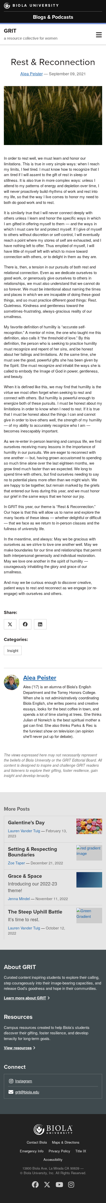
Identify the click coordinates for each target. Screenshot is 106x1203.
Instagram (23, 1080)
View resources (18, 1048)
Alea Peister (31, 74)
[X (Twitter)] (47, 1184)
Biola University (36, 5)
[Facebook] (35, 1184)
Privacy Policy (59, 1150)
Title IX (80, 1150)
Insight (12, 650)
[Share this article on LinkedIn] (40, 624)
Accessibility (53, 1159)
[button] (99, 34)
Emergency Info (31, 1150)
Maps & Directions (66, 1142)
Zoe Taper (16, 862)
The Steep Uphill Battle (35, 912)
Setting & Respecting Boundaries (32, 852)
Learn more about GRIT (25, 998)
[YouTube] (59, 1184)
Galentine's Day (26, 823)
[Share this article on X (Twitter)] (10, 624)
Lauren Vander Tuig (24, 830)
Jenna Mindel (19, 898)
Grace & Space (25, 876)
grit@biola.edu (27, 1092)
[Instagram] (71, 1184)
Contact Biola (37, 1142)
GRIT (10, 31)
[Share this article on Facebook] (25, 624)
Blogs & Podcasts (53, 17)
